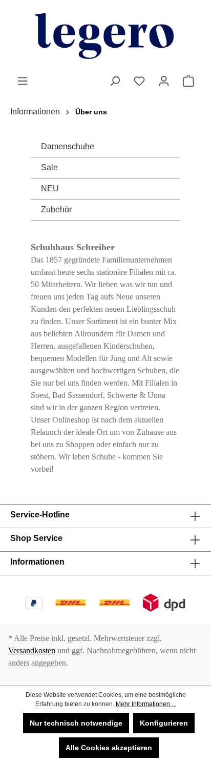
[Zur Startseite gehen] (105, 37)
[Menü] (22, 81)
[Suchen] (114, 81)
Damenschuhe (67, 146)
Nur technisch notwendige (76, 723)
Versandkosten (31, 650)
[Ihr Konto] (164, 81)
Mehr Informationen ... (146, 704)
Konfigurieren (164, 723)
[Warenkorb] (188, 81)
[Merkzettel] (139, 81)
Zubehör (56, 209)
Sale (49, 167)
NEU (50, 188)
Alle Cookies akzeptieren (109, 748)
